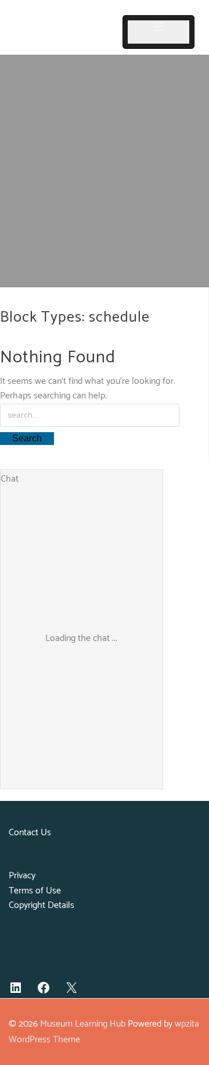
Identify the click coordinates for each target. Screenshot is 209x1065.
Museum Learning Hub (82, 1024)
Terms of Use (35, 891)
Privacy (22, 876)
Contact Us (30, 832)
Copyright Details (41, 905)
